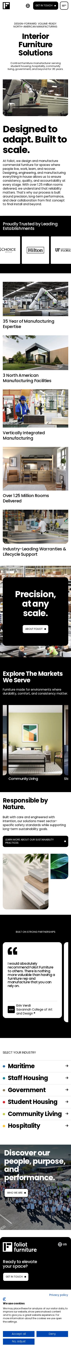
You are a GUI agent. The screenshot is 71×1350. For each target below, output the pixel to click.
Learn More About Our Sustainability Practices (29, 841)
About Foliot (34, 629)
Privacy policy (58, 1295)
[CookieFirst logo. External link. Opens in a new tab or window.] (4, 1299)
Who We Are (14, 1192)
